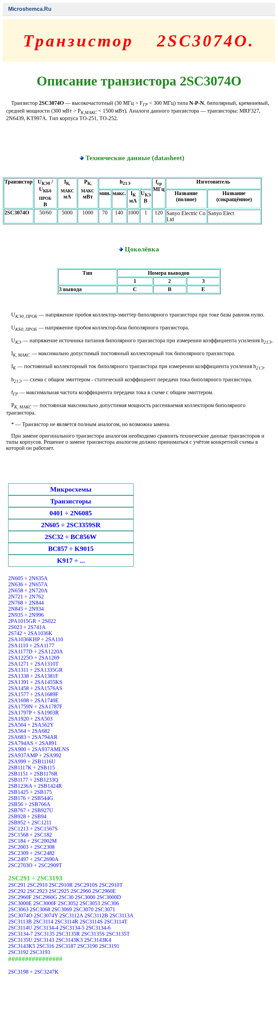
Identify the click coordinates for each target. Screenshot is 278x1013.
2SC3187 (66, 946)
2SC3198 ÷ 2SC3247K (33, 972)
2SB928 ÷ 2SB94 (27, 816)
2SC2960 (81, 891)
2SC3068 (40, 909)
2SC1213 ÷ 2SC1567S (33, 829)
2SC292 (17, 891)
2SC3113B (20, 921)
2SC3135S (93, 934)
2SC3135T (118, 934)
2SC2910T (111, 885)
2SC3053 (90, 903)
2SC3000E (20, 903)
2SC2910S (86, 885)
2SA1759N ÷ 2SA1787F (35, 706)
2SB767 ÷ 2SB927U (30, 810)
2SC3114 (43, 921)
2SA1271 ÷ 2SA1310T (33, 664)
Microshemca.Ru (30, 9)
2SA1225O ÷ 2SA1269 (33, 658)
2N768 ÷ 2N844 (26, 603)
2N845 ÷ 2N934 (26, 609)
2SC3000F (45, 903)
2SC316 (45, 946)
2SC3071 (105, 909)
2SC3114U (20, 928)
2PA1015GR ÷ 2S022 (32, 621)
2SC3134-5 (72, 928)
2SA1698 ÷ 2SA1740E (33, 700)
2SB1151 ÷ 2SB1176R (33, 774)
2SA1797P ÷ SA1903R (33, 712)
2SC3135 (44, 934)
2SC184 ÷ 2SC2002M (32, 841)
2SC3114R (66, 921)
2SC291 (17, 885)
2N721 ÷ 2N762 (26, 596)
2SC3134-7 (20, 934)
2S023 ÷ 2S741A (27, 627)
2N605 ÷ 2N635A (28, 578)
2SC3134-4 (46, 928)
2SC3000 (85, 897)
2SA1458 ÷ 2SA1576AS (35, 688)
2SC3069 (62, 909)
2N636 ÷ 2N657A (28, 584)
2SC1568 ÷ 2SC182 (30, 835)
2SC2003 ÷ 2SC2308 (31, 847)
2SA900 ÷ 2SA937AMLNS (38, 749)
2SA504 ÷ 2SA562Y (31, 725)
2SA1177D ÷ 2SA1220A (35, 651)
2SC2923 (37, 891)
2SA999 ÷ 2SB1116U (32, 761)
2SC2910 (37, 885)
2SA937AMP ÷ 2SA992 (34, 755)
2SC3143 (44, 940)
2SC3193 (40, 952)
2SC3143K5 (21, 946)
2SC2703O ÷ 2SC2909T (35, 865)
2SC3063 (18, 909)
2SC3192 (18, 952)
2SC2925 (59, 891)
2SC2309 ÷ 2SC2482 (31, 853)
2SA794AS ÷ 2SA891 (32, 743)
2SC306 (110, 903)
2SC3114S (91, 921)
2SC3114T (115, 921)
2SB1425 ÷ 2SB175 (30, 792)
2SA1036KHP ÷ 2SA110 (35, 639)
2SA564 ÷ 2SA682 (29, 731)
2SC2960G (45, 897)
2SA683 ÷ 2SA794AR (33, 737)
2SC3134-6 (98, 928)
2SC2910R (61, 885)
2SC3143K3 (69, 940)
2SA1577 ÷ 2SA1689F (33, 694)
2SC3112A (71, 915)
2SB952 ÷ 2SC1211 (30, 822)
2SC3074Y (46, 915)
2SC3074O (20, 915)
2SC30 (66, 897)
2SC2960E (104, 891)
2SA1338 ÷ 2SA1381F (33, 676)
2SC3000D (109, 897)
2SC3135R (68, 934)
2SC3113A (121, 915)
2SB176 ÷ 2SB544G (30, 798)
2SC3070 (83, 909)
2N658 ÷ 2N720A (28, 590)
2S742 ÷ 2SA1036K (30, 633)
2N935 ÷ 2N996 (26, 615)
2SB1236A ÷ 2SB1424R (35, 786)
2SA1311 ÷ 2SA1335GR (35, 670)
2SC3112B (96, 915)
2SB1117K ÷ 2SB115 (31, 767)
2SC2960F (20, 897)
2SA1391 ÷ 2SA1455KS (35, 682)
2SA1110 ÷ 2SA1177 (31, 645)
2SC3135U (20, 940)
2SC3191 (109, 946)
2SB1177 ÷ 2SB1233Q (33, 780)
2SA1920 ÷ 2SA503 (30, 719)
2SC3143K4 (97, 940)
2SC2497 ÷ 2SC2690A (33, 859)
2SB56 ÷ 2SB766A (29, 804)
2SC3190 (87, 946)
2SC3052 (68, 903)
